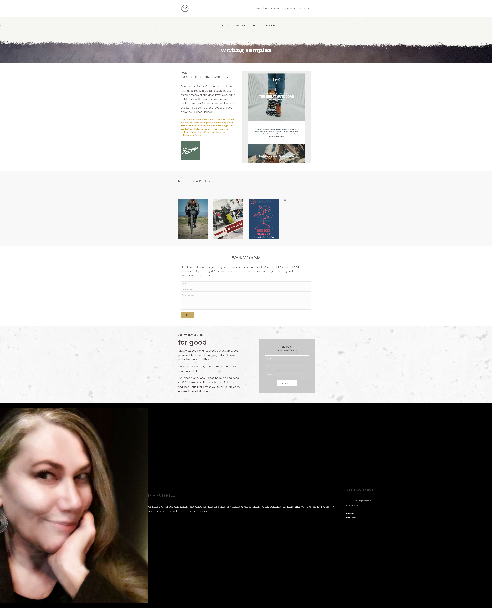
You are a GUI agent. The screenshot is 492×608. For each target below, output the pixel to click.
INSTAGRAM (351, 518)
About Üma (262, 8)
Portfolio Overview (296, 8)
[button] (187, 315)
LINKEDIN (350, 514)
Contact (276, 8)
